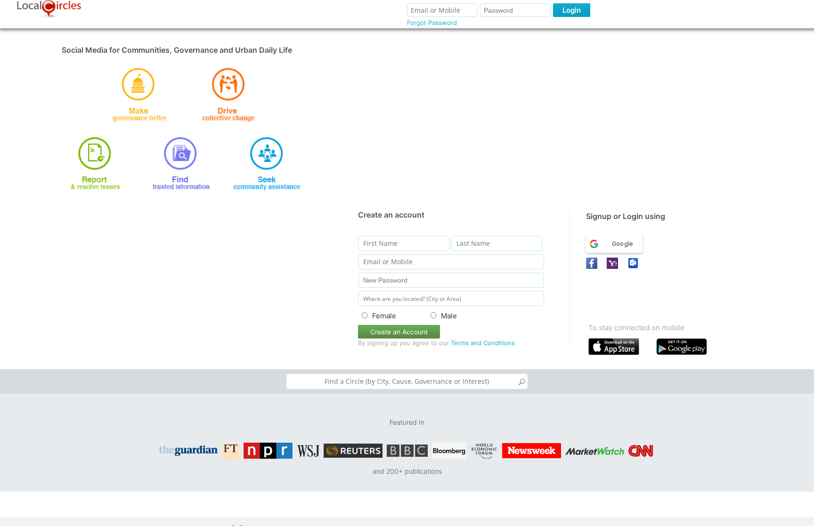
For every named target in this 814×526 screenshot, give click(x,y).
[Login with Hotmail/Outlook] (634, 263)
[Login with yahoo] (614, 263)
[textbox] (407, 381)
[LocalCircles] (48, 9)
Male (449, 315)
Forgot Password (432, 22)
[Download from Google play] (688, 348)
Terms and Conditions (483, 343)
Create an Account (399, 332)
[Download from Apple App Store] (620, 348)
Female (384, 315)
